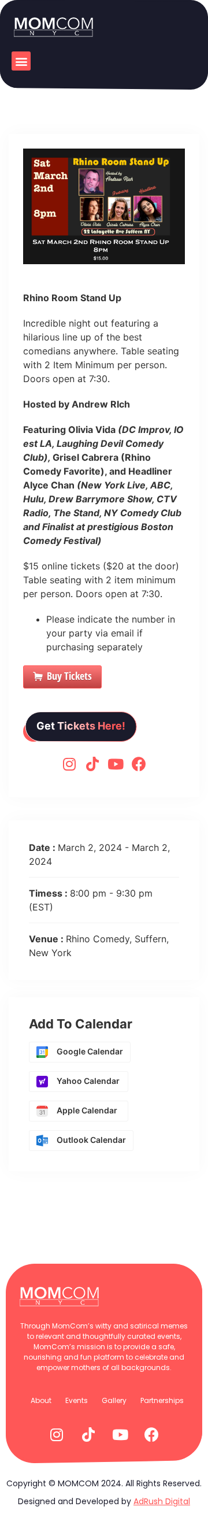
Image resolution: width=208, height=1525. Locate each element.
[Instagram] (69, 764)
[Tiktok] (93, 764)
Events (76, 1400)
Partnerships (162, 1400)
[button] (21, 61)
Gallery (114, 1400)
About (41, 1400)
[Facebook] (139, 764)
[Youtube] (116, 764)
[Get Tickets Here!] (81, 738)
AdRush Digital (161, 1501)
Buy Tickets (69, 676)
